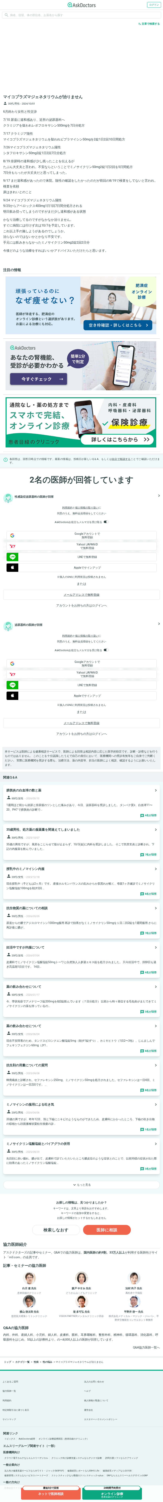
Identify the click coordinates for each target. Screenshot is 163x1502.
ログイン (154, 4)
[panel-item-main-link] (81, 803)
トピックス (9, 1439)
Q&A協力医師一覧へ (146, 1347)
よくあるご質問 (10, 1381)
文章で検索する (149, 23)
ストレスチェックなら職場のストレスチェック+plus (77, 1475)
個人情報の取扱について (96, 1400)
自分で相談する (121, 459)
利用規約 (67, 507)
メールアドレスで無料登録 (81, 595)
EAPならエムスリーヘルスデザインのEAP (127, 1475)
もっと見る (81, 1184)
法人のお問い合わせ (94, 1381)
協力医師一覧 (9, 1391)
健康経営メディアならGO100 (117, 1470)
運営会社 (88, 1410)
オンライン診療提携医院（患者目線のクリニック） (64, 1439)
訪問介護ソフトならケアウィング (121, 1458)
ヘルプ (87, 1391)
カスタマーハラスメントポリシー (100, 1419)
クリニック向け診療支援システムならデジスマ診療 (76, 1458)
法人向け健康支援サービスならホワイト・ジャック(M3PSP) (34, 1470)
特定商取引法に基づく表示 (16, 1410)
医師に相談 (107, 1230)
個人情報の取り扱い (86, 507)
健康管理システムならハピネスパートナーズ (26, 1475)
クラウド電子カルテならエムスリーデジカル (26, 1458)
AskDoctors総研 (27, 1439)
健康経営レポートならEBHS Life (83, 1470)
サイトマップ (9, 1419)
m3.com (14, 1257)
